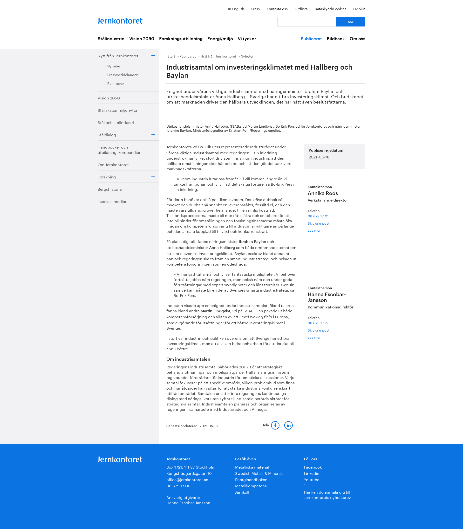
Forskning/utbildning (181, 39)
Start (171, 56)
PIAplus (359, 8)
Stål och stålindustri (116, 122)
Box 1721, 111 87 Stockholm (191, 467)
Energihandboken (251, 479)
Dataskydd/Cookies (330, 8)
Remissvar (115, 83)
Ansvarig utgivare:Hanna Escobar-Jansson (188, 499)
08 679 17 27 (318, 322)
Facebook (313, 467)
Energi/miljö (220, 39)
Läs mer (320, 230)
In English (236, 8)
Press (255, 8)
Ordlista (301, 8)
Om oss (357, 39)
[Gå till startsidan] (120, 20)
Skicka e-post (318, 223)
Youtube (311, 479)
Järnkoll (242, 492)
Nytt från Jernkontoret (118, 55)
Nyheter (113, 65)
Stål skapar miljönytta (117, 110)
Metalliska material (252, 467)
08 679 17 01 (318, 215)
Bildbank (336, 39)
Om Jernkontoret (113, 164)
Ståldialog (107, 134)
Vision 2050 (141, 39)
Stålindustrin (111, 39)
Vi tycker (247, 39)
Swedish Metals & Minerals (259, 473)
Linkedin (311, 473)
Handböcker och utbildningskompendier (119, 149)
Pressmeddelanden (122, 74)
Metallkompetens (251, 485)
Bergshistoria (110, 189)
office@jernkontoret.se (187, 479)
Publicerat (311, 39)
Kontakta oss (277, 8)
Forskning (107, 176)
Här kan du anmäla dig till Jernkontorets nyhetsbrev (327, 494)
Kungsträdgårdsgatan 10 (189, 473)
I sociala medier (112, 201)
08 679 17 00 (178, 485)
